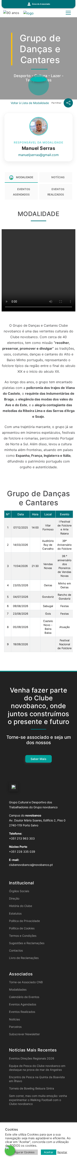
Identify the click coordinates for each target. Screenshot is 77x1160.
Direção (14, 898)
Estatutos (15, 913)
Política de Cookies (21, 928)
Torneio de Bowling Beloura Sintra (31, 1088)
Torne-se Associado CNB (26, 982)
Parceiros (15, 1026)
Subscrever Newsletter (24, 1034)
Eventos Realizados (22, 1011)
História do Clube (20, 906)
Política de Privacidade (24, 921)
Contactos (16, 950)
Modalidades (17, 989)
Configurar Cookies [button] (22, 1152)
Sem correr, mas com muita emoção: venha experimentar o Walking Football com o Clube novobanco (38, 1099)
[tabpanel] (38, 430)
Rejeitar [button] (62, 1152)
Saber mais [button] (39, 759)
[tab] (21, 177)
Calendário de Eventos (24, 997)
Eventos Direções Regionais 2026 (31, 1058)
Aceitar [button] (48, 1152)
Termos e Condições (22, 935)
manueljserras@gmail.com (38, 155)
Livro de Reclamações (24, 958)
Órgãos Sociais (19, 891)
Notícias (14, 1019)
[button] (38, 4)
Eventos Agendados (22, 1004)
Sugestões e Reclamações (26, 943)
